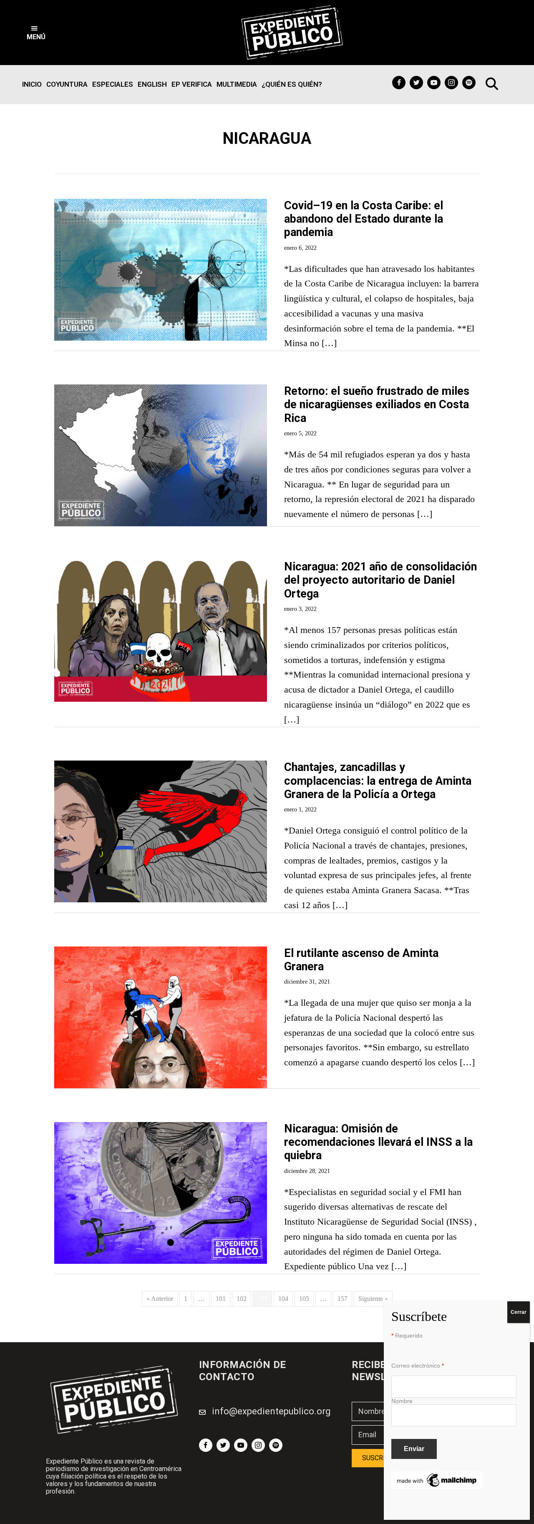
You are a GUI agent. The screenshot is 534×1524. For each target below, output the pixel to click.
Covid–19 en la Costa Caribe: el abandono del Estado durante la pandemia (363, 219)
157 (343, 1298)
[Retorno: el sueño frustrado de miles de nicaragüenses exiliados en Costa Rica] (160, 389)
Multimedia (237, 84)
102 (242, 1298)
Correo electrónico (417, 1365)
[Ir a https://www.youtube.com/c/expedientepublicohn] (434, 82)
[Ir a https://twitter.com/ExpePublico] (416, 82)
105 (304, 1298)
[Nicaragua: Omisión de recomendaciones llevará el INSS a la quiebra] (160, 1127)
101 (221, 1298)
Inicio (32, 84)
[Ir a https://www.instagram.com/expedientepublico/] (451, 82)
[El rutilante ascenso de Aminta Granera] (160, 951)
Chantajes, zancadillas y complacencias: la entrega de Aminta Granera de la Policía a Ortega (377, 781)
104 (283, 1298)
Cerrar (518, 1312)
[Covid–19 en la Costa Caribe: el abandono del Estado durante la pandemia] (160, 204)
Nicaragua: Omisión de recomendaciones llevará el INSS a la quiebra (378, 1142)
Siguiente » (373, 1298)
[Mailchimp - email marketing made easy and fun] (437, 1476)
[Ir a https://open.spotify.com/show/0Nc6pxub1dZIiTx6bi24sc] (469, 82)
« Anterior (159, 1298)
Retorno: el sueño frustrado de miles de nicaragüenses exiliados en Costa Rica (376, 404)
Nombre (402, 1401)
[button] (36, 32)
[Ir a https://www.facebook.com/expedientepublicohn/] (399, 82)
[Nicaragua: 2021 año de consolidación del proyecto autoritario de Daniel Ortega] (160, 565)
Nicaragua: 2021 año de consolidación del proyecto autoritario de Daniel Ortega (380, 580)
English (152, 84)
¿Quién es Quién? (292, 84)
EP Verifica (191, 84)
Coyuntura (67, 84)
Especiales (112, 84)
